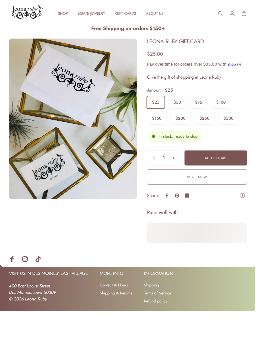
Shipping (151, 285)
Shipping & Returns (116, 293)
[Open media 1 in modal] (71, 116)
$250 (201, 118)
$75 (194, 102)
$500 (225, 118)
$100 (217, 102)
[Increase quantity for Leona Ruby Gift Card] (170, 158)
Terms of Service (157, 293)
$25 (152, 102)
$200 (177, 118)
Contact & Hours (114, 285)
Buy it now (193, 177)
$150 (153, 118)
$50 (173, 102)
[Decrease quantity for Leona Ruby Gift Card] (149, 158)
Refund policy (155, 301)
